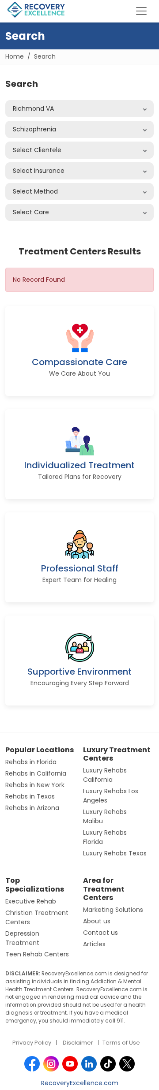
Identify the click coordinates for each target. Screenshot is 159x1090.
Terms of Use (121, 1042)
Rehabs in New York (34, 784)
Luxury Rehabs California (105, 775)
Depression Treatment (22, 938)
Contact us (100, 932)
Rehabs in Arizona (32, 807)
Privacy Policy (31, 1042)
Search (45, 56)
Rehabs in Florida (31, 762)
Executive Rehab (30, 901)
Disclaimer (78, 1042)
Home (14, 56)
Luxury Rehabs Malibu (105, 816)
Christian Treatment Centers (36, 917)
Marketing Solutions (113, 909)
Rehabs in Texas (30, 796)
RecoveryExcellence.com (79, 1083)
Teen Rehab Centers (37, 954)
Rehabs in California (35, 773)
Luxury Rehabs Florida (105, 837)
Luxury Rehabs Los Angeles (110, 796)
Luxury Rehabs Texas (115, 853)
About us (96, 921)
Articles (94, 944)
